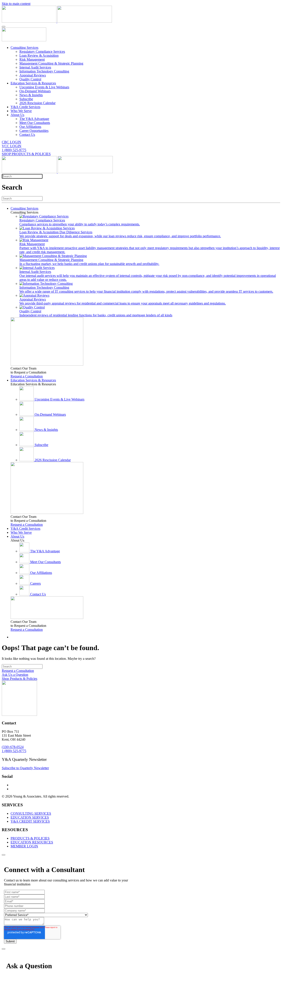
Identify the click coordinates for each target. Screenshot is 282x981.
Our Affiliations (30, 127)
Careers (35, 583)
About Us (17, 115)
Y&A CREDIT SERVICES (30, 821)
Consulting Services (24, 47)
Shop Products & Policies (19, 678)
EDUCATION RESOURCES (32, 842)
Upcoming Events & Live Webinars (44, 87)
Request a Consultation (27, 376)
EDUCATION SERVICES (30, 817)
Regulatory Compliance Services (42, 51)
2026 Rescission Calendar (37, 103)
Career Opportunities (33, 130)
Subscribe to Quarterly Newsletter (25, 768)
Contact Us (27, 134)
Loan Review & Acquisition (39, 55)
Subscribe (26, 99)
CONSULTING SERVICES (31, 813)
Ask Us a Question (15, 674)
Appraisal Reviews (32, 75)
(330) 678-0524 (13, 747)
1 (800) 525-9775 (14, 150)
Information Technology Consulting (44, 71)
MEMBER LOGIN (24, 846)
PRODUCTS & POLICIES (30, 838)
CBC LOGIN (11, 142)
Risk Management (32, 59)
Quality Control (30, 79)
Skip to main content (16, 3)
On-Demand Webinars (35, 91)
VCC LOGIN (11, 146)
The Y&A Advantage (34, 119)
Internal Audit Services (35, 67)
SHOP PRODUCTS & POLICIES (26, 154)
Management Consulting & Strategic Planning (51, 63)
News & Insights (31, 95)
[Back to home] (57, 21)
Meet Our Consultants (34, 123)
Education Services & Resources (33, 83)
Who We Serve (21, 111)
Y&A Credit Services (25, 107)
